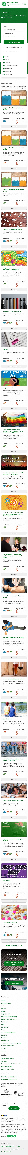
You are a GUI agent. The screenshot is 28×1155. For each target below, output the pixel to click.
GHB (2, 1024)
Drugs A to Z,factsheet (14, 367)
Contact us (4, 1061)
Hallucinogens (5, 1027)
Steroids (3, 1048)
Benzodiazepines (6, 1003)
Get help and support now (14, 983)
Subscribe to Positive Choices (9, 1076)
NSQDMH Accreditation (7, 1069)
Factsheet (14, 126)
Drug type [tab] (6, 57)
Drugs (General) (5, 1014)
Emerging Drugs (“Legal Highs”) (9, 1019)
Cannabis (3, 1008)
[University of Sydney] (20, 1094)
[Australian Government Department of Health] (7, 1094)
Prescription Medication (7, 1045)
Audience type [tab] (7, 71)
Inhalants (4, 1035)
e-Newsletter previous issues (9, 1079)
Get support (14, 1108)
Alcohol (3, 1000)
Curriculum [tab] (6, 62)
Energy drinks (5, 1022)
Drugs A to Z (4, 997)
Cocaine (3, 1011)
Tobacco (3, 1051)
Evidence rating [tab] (7, 69)
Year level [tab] (6, 60)
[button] (14, 42)
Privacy (18, 1146)
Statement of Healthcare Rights (10, 1149)
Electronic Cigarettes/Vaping (9, 1016)
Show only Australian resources (14, 47)
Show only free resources (12, 51)
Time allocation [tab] (7, 74)
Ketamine (4, 1037)
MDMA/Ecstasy (5, 1040)
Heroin (3, 1030)
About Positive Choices (7, 1058)
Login (22, 1149)
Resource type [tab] (10, 66)
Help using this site (6, 1066)
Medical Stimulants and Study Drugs (11, 1043)
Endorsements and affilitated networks (12, 1064)
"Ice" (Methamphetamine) (8, 1032)
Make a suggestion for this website (14, 963)
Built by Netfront (6, 1152)
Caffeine (3, 1006)
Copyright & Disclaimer (7, 1146)
